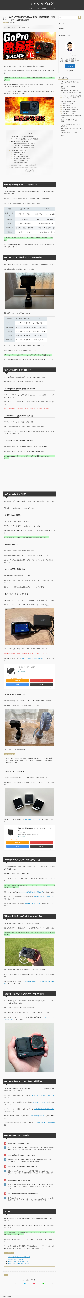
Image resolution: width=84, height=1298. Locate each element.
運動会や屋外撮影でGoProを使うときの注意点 (24, 167)
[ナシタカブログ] (42, 3)
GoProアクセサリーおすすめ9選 (46, 1122)
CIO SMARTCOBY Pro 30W (26, 667)
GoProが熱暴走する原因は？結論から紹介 (23, 136)
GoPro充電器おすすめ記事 (33, 903)
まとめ (62, 135)
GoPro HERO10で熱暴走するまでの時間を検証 (24, 139)
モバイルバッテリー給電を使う (22, 158)
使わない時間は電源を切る (21, 156)
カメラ (62, 32)
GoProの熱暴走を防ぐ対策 (18, 150)
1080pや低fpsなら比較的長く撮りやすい (24, 147)
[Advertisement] (29, 473)
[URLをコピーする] (52, 1283)
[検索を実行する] (79, 17)
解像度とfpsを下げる (19, 152)
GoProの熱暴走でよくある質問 (69, 132)
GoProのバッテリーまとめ (32, 819)
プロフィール (69, 66)
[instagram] (70, 71)
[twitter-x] (68, 71)
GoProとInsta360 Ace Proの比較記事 (18, 1263)
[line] (72, 71)
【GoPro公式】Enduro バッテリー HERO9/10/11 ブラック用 (35, 829)
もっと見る (29, 171)
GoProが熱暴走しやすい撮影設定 (20, 141)
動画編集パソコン (65, 35)
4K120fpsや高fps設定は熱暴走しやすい (24, 143)
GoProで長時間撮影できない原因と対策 (31, 892)
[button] (7, 1283)
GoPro (6, 22)
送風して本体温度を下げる (21, 160)
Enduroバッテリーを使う (20, 162)
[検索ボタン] (54, 8)
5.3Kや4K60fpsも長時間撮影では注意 (24, 145)
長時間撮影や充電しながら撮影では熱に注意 (23, 165)
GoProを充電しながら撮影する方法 (32, 658)
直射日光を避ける (18, 154)
